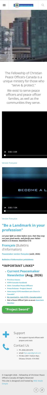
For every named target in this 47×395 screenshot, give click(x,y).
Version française (9, 163)
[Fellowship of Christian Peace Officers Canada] (23, 5)
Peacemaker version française (15, 254)
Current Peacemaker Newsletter (23, 273)
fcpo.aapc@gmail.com (32, 353)
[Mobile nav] (4, 5)
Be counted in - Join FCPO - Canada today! (24, 297)
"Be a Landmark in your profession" (23, 227)
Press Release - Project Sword (19, 288)
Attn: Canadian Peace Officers (20, 285)
